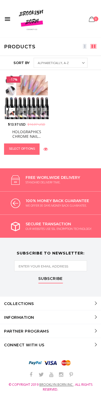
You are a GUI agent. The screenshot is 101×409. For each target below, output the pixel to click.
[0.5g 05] (21, 112)
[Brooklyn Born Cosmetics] (32, 19)
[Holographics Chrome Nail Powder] (26, 96)
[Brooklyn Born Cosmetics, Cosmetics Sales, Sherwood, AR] (13, 404)
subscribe (50, 279)
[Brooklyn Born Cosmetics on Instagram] (61, 375)
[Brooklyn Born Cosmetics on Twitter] (41, 375)
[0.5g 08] (32, 112)
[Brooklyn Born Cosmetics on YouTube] (51, 375)
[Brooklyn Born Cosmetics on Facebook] (31, 375)
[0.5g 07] (42, 112)
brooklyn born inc (56, 384)
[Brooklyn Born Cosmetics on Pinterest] (71, 375)
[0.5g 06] (10, 112)
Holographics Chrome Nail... (26, 134)
